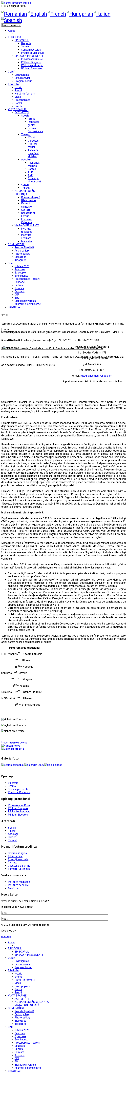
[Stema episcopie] (12, 764)
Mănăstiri (26, 241)
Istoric (31, 118)
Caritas (32, 169)
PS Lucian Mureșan (32, 65)
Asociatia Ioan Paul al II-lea (33, 153)
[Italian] (102, 14)
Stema (25, 46)
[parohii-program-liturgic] (16, 2)
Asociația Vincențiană (34, 180)
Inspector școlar (33, 123)
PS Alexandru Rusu (32, 59)
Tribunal (25, 187)
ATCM (31, 137)
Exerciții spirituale (26, 205)
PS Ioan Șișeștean (31, 68)
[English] (37, 14)
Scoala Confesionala (35, 130)
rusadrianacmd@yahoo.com (96, 375)
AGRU (31, 172)
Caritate (26, 209)
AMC (30, 175)
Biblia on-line (28, 200)
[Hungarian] (80, 14)
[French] (57, 14)
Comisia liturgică (30, 197)
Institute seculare (26, 236)
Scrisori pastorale (31, 49)
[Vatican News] (10, 745)
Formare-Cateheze (26, 221)
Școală (25, 115)
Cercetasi (33, 140)
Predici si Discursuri (32, 52)
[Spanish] (11, 20)
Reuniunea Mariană (34, 164)
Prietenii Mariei (32, 145)
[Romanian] (14, 14)
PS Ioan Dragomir (31, 62)
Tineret (25, 134)
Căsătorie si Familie (28, 214)
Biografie (26, 43)
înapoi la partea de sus (14, 742)
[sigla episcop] (53, 764)
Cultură (25, 184)
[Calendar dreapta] (12, 748)
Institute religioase (26, 230)
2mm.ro (21, 930)
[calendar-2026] (34, 764)
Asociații (26, 159)
